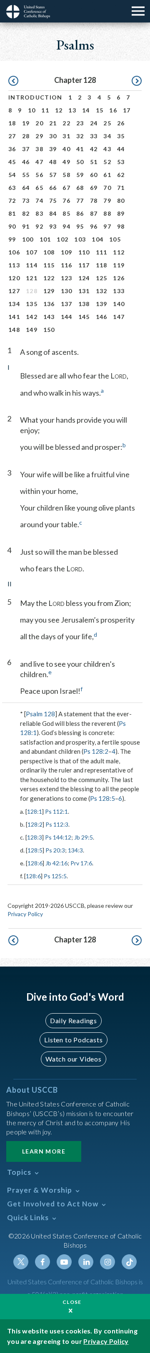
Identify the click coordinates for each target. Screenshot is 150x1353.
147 (119, 316)
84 (53, 213)
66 (53, 187)
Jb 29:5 (83, 837)
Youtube (64, 1261)
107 (32, 252)
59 (80, 174)
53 (121, 161)
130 (66, 290)
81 (12, 213)
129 (49, 290)
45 (12, 161)
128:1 (34, 811)
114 (32, 265)
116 (66, 265)
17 (127, 110)
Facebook (42, 1261)
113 (14, 265)
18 (12, 123)
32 (80, 136)
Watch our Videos (73, 1059)
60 (94, 174)
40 (66, 148)
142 (32, 316)
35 (121, 136)
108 (49, 252)
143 (49, 316)
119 (119, 265)
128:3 (34, 837)
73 (26, 200)
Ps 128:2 (95, 751)
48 (53, 161)
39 (53, 148)
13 (72, 110)
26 (121, 123)
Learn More (43, 1151)
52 (107, 161)
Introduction (35, 97)
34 (107, 136)
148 (14, 329)
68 (80, 187)
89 (121, 213)
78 (94, 200)
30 (53, 136)
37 (26, 148)
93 (53, 226)
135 (32, 303)
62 (121, 174)
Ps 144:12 (58, 837)
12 (59, 110)
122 (49, 278)
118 (102, 265)
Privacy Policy (25, 913)
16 (113, 110)
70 (107, 187)
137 (66, 303)
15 (100, 110)
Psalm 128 (40, 714)
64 (26, 187)
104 (97, 239)
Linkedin (85, 1261)
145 (84, 316)
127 (14, 290)
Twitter (20, 1261)
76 (66, 200)
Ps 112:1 (56, 811)
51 (94, 161)
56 (39, 174)
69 (94, 187)
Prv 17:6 (81, 863)
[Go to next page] (137, 81)
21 (53, 123)
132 (102, 290)
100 (28, 239)
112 (119, 252)
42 (94, 148)
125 (102, 278)
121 (32, 278)
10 (32, 110)
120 (14, 278)
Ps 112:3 (56, 824)
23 (80, 123)
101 (45, 239)
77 (80, 200)
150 (49, 329)
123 (66, 278)
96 (94, 226)
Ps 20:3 (55, 850)
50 (80, 161)
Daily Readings (73, 1020)
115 (49, 265)
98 (121, 226)
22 (66, 123)
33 (94, 136)
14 (86, 110)
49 (66, 161)
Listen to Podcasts (73, 1040)
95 (80, 226)
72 (12, 200)
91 (26, 226)
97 (107, 226)
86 (80, 213)
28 (26, 136)
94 (66, 226)
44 (121, 148)
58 (66, 174)
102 (62, 239)
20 (39, 123)
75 (53, 200)
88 (107, 213)
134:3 (75, 850)
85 (66, 213)
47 (39, 161)
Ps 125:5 (55, 876)
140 (119, 303)
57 (53, 174)
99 (12, 239)
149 (32, 329)
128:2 (35, 824)
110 (84, 252)
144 (66, 316)
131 (84, 290)
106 (14, 252)
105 (115, 239)
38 (39, 148)
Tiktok (129, 1261)
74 (39, 200)
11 (45, 110)
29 (39, 136)
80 (121, 200)
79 (107, 200)
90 (12, 226)
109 (66, 252)
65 (39, 187)
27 (12, 136)
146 (102, 316)
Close (72, 1302)
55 (26, 174)
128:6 (35, 863)
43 (107, 148)
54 (12, 174)
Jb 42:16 (56, 863)
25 (107, 123)
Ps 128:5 (102, 798)
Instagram (107, 1261)
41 (80, 148)
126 (119, 278)
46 (26, 161)
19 (26, 123)
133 (119, 290)
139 (102, 303)
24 (94, 123)
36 (12, 148)
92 (39, 226)
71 (121, 187)
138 (84, 303)
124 (84, 278)
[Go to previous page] (13, 81)
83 (39, 213)
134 (14, 303)
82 (26, 213)
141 (14, 316)
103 (80, 239)
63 (12, 187)
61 (107, 174)
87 (94, 213)
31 (66, 136)
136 (49, 303)
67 (66, 187)
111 (102, 252)
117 (84, 265)
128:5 (35, 850)
